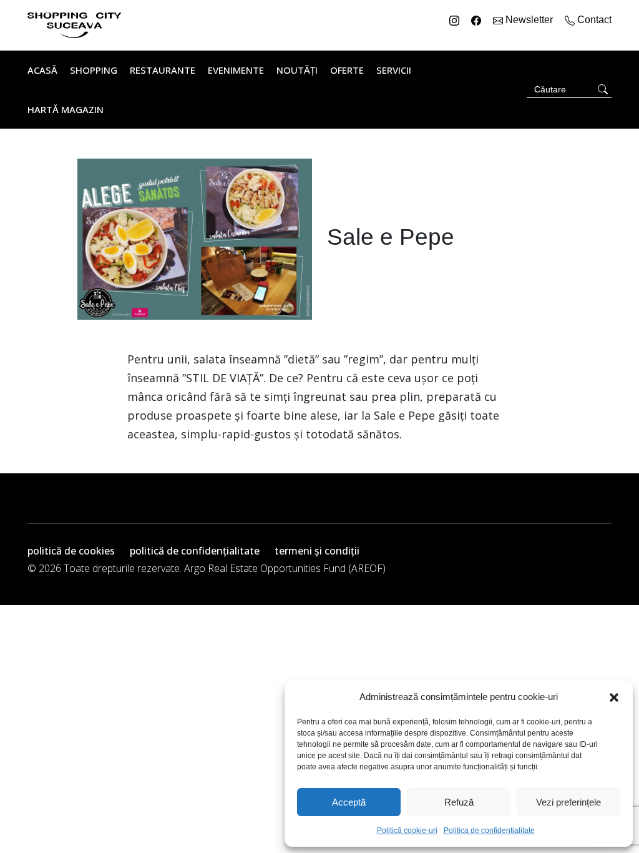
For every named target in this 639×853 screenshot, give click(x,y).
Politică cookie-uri (407, 830)
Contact (593, 19)
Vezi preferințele (568, 802)
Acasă (42, 70)
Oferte (347, 70)
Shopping (93, 70)
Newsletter (529, 19)
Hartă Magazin (65, 109)
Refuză (459, 802)
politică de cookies (71, 551)
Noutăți (297, 70)
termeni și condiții (317, 551)
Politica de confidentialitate (489, 830)
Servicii (393, 70)
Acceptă (349, 802)
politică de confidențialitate (195, 551)
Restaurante (162, 70)
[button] (614, 697)
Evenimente (236, 70)
